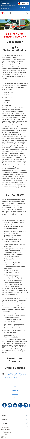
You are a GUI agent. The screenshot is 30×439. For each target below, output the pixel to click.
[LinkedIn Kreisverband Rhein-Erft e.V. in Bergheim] (25, 405)
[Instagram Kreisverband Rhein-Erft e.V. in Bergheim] (15, 405)
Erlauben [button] (25, 433)
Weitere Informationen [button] (4, 437)
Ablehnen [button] (16, 433)
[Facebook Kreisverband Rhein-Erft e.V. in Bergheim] (4, 405)
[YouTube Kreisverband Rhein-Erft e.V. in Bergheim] (10, 405)
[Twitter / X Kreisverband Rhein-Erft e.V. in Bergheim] (20, 405)
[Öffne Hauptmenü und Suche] (27, 13)
